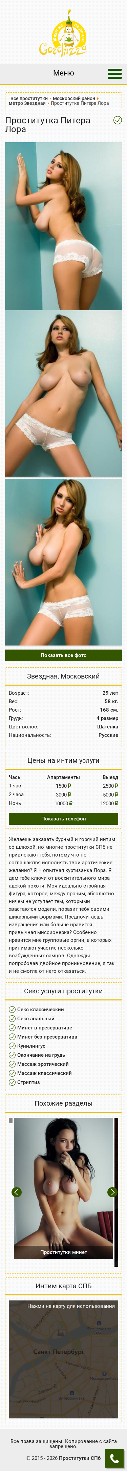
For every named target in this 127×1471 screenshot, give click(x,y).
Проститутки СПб (80, 1458)
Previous (17, 1192)
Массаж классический (44, 1073)
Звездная (42, 676)
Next (113, 1192)
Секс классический (40, 1010)
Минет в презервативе (44, 1028)
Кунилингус (31, 1046)
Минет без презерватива (47, 1037)
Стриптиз (28, 1082)
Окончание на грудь (41, 1055)
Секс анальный (36, 1019)
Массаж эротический (43, 1064)
